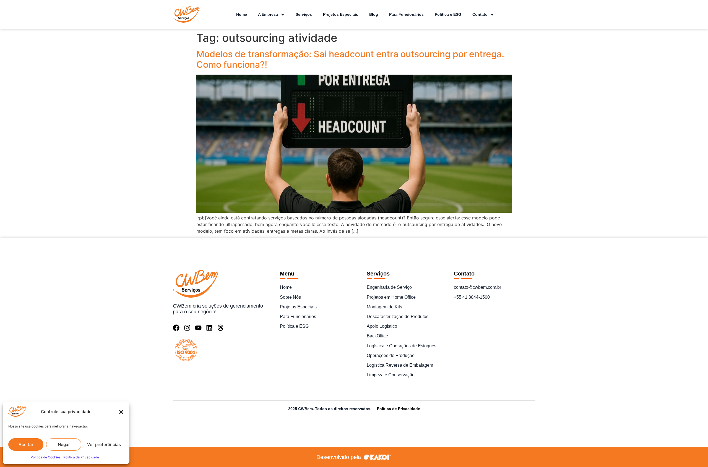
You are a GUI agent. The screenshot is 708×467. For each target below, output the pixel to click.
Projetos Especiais (340, 14)
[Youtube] (198, 327)
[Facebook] (176, 327)
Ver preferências (104, 444)
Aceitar (26, 444)
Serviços (304, 14)
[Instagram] (187, 327)
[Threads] (220, 327)
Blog (373, 14)
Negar (64, 444)
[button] (121, 412)
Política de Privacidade (81, 457)
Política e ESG (448, 14)
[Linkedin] (209, 327)
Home (241, 14)
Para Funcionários (406, 14)
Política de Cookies (46, 457)
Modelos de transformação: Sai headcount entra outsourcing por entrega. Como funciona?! (350, 59)
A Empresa (268, 14)
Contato (480, 14)
